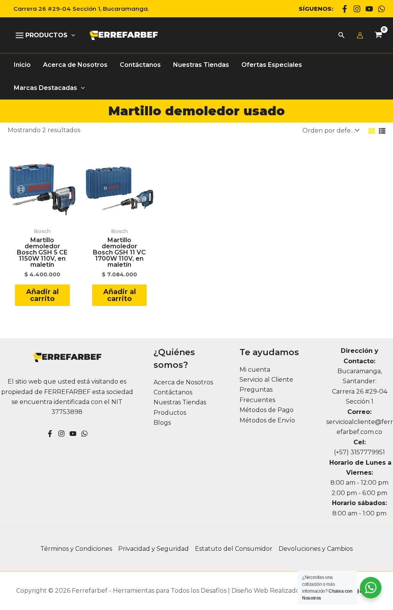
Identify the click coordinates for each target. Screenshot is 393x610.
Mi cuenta (254, 369)
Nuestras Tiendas (180, 402)
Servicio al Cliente (266, 379)
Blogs (162, 422)
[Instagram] (357, 9)
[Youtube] (369, 9)
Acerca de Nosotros (183, 382)
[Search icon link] (341, 36)
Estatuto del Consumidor (233, 548)
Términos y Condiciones (76, 548)
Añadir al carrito (42, 295)
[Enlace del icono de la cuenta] (360, 35)
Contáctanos (173, 392)
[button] (78, 8)
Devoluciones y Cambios (316, 548)
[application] (71, 35)
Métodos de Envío (267, 420)
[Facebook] (344, 9)
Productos (170, 412)
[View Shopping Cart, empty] (378, 35)
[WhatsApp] (381, 9)
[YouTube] (72, 433)
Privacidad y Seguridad (153, 548)
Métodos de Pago (266, 410)
